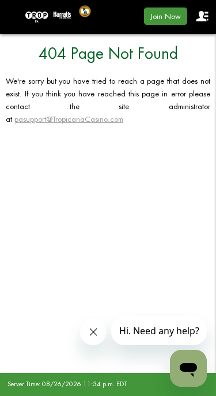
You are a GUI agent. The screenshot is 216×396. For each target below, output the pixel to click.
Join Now (165, 16)
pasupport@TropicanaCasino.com (68, 119)
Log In (201, 16)
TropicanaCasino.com (48, 17)
